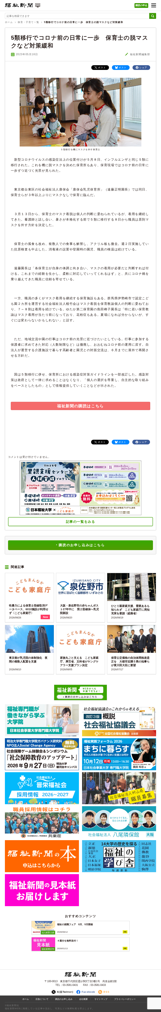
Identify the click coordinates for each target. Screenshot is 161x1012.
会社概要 (83, 999)
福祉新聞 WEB (22, 6)
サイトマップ (100, 999)
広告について (42, 999)
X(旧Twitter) (65, 992)
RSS (106, 992)
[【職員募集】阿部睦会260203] (42, 822)
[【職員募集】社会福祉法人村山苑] (119, 788)
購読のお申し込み (63, 999)
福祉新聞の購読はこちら (80, 406)
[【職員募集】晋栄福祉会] (42, 788)
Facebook (88, 992)
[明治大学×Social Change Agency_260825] (42, 754)
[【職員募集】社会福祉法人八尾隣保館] (119, 822)
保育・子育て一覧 (28, 22)
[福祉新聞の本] (42, 856)
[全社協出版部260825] (119, 720)
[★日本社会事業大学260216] (42, 720)
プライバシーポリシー (125, 999)
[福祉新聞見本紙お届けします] (42, 890)
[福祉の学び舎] (119, 856)
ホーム (9, 22)
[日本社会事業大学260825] (119, 754)
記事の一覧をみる (80, 522)
